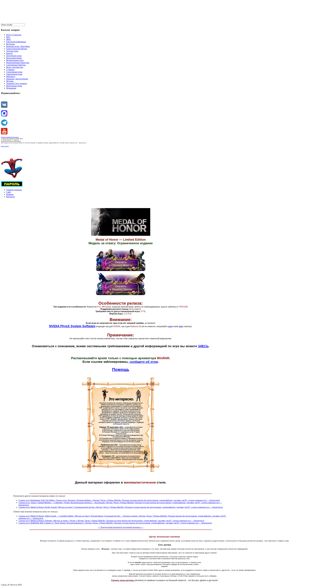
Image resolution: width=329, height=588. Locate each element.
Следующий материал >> (132, 527)
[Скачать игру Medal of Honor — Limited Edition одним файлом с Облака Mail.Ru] (120, 270)
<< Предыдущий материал (109, 527)
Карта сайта (5, 146)
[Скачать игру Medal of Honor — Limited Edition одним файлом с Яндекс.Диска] (120, 294)
